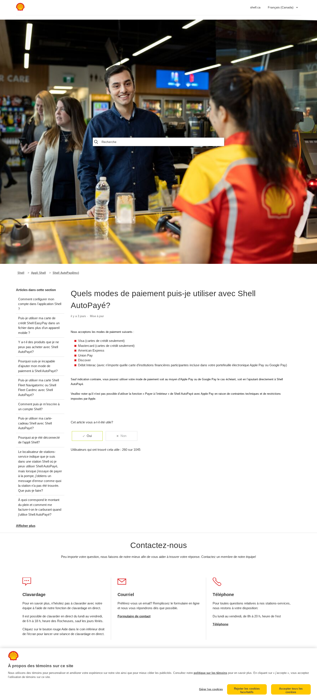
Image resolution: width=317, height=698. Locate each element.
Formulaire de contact (134, 616)
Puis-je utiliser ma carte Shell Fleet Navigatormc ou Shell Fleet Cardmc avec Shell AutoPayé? (38, 387)
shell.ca (255, 7)
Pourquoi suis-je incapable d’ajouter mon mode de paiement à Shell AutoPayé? (38, 366)
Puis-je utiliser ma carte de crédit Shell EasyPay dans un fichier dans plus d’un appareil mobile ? (39, 325)
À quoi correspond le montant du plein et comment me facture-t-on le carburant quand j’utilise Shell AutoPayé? (39, 507)
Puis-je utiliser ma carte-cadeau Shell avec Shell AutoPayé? (35, 423)
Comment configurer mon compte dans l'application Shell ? (39, 304)
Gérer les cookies (211, 689)
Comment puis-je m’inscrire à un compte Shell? (39, 406)
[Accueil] (20, 9)
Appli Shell (38, 272)
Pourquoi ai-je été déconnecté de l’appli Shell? (39, 440)
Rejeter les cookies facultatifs (247, 690)
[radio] (87, 436)
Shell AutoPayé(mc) (66, 272)
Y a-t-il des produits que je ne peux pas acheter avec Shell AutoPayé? (38, 347)
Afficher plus (25, 525)
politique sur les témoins (210, 673)
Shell (20, 272)
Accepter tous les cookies (291, 690)
